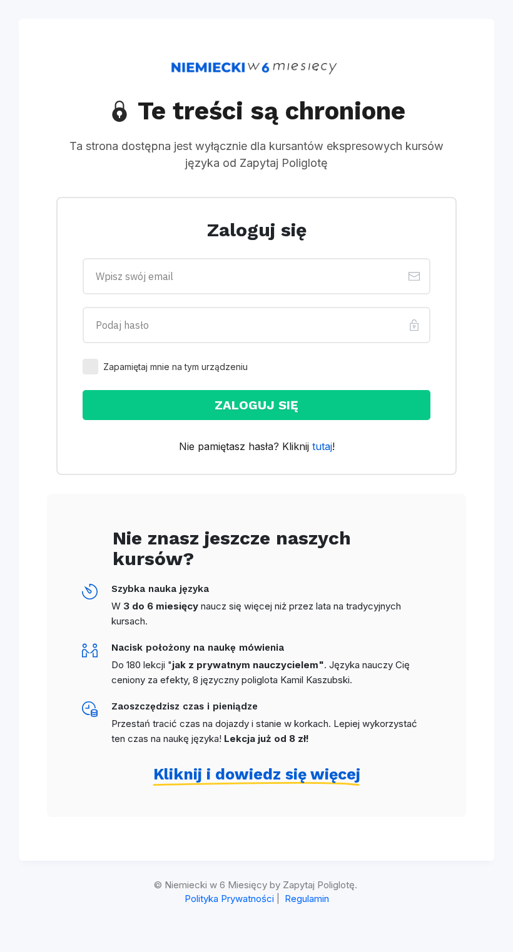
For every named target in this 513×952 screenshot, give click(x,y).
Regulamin (307, 898)
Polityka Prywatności (229, 898)
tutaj (322, 446)
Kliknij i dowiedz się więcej (256, 774)
